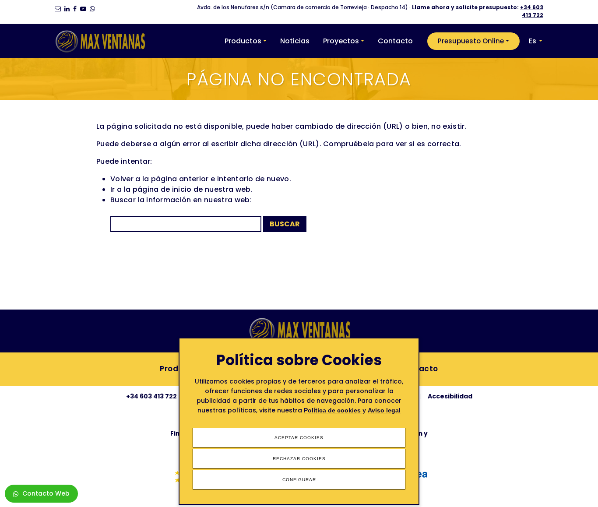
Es (532, 41)
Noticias (295, 41)
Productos (243, 41)
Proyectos (341, 41)
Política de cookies (333, 410)
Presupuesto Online (471, 41)
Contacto (395, 41)
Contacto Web (46, 493)
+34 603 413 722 (531, 11)
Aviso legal (384, 410)
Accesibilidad (450, 396)
